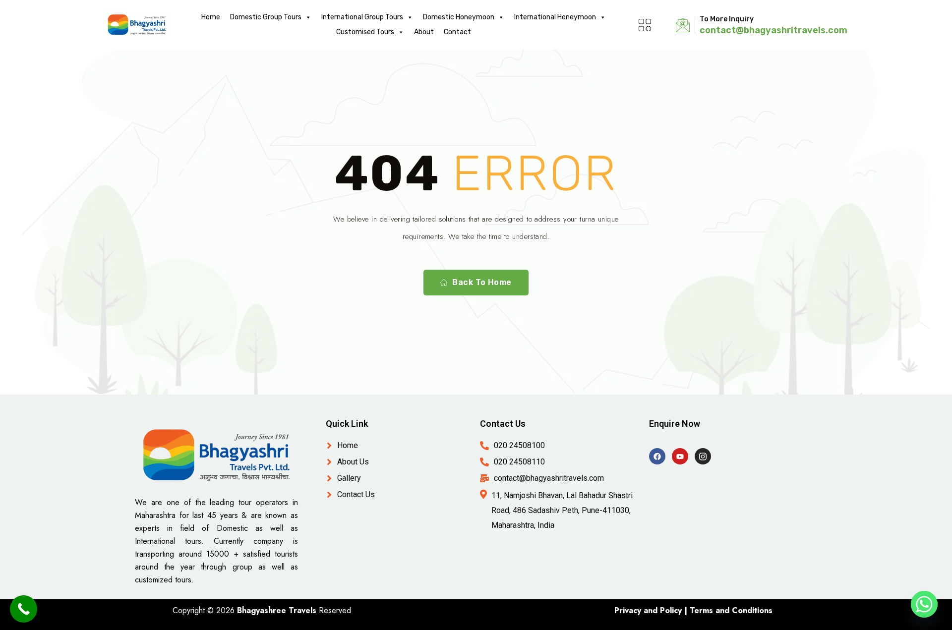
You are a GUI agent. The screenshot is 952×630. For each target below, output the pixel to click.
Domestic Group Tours (265, 17)
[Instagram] (703, 456)
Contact (457, 32)
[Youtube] (680, 456)
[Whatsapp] (924, 604)
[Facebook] (657, 456)
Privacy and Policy (648, 610)
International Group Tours (362, 17)
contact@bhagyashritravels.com (773, 30)
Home (210, 17)
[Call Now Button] (23, 609)
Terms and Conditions (731, 610)
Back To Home (482, 282)
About (424, 32)
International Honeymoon (555, 17)
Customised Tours (365, 32)
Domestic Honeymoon (458, 17)
